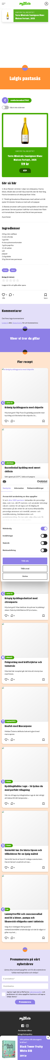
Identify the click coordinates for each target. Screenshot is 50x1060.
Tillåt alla (25, 561)
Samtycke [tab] (7, 488)
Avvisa (25, 576)
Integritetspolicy (25, 1034)
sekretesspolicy (36, 992)
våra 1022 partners (16, 500)
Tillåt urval (25, 569)
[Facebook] (22, 1025)
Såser (13, 270)
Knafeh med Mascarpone (18, 726)
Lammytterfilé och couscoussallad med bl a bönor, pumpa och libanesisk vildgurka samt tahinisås (24, 918)
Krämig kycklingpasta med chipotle (24, 407)
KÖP (25, 170)
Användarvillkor (25, 1030)
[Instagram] (27, 1025)
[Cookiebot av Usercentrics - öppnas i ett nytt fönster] (37, 481)
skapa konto (17, 323)
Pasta (5, 270)
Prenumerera (25, 1002)
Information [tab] (19, 488)
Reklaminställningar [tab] (35, 488)
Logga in (5, 323)
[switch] (44, 536)
